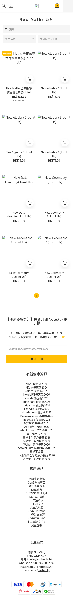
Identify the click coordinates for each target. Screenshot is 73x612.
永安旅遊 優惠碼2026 (36, 423)
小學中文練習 (36, 511)
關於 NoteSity (36, 552)
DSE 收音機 (37, 504)
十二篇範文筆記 (36, 522)
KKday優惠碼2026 (36, 387)
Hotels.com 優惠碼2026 (37, 412)
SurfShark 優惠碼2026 (36, 402)
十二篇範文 (36, 500)
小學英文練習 (36, 514)
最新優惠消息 (36, 486)
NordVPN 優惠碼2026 (36, 394)
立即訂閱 (36, 359)
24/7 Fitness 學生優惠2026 (36, 430)
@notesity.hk (44, 566)
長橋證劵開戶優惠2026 (37, 441)
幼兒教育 (36, 489)
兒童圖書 (36, 525)
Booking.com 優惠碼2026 (36, 416)
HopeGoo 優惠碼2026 (36, 419)
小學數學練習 (36, 518)
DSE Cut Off (36, 496)
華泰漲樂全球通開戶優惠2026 (36, 455)
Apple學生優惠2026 (36, 427)
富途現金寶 (36, 451)
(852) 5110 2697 (44, 563)
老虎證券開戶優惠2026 (37, 459)
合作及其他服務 (36, 556)
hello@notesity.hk (40, 559)
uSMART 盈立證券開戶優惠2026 (36, 448)
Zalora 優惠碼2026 (36, 391)
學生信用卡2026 (37, 434)
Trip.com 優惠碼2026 (36, 405)
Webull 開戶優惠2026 (36, 444)
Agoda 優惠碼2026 (36, 398)
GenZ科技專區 (37, 482)
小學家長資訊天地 (36, 493)
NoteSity (44, 570)
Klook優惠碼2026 (36, 384)
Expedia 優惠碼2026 (36, 409)
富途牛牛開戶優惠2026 (37, 437)
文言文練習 (36, 507)
